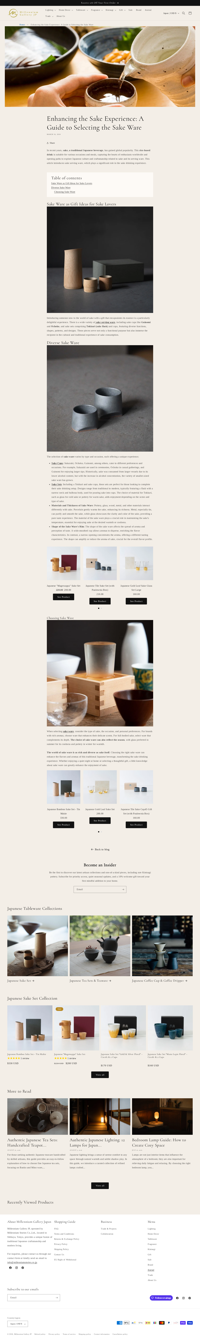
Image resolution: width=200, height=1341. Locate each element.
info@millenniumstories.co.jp (22, 1262)
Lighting (152, 1229)
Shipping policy (85, 1334)
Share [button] (52, 143)
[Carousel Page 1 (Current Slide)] (98, 608)
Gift (149, 1254)
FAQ (56, 1229)
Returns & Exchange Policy (66, 1239)
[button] (50, 10)
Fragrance (152, 1244)
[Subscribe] (123, 889)
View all (100, 1075)
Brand (150, 1265)
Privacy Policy (60, 1244)
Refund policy (40, 1334)
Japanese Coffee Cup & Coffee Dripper (158, 980)
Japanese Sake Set (19, 980)
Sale (150, 1260)
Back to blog (102, 849)
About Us (152, 1280)
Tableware (152, 1239)
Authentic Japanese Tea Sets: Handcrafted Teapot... (32, 1142)
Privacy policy (54, 1334)
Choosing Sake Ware (64, 192)
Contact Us (59, 1254)
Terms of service (69, 1334)
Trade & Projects (109, 1229)
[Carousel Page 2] (101, 608)
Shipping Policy (61, 1249)
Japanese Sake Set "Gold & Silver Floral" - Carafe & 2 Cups (121, 1055)
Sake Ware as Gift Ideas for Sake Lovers (71, 183)
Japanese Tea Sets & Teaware (89, 980)
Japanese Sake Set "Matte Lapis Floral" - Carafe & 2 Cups (167, 1055)
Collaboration (107, 1234)
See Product (63, 597)
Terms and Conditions (64, 1234)
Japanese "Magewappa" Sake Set (69, 1054)
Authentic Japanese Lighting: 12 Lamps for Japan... (97, 1142)
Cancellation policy (120, 1334)
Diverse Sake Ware (60, 187)
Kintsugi (151, 1249)
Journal (151, 1270)
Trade (150, 1275)
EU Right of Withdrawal (65, 1260)
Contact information (102, 1334)
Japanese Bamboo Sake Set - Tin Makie (26, 1054)
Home (22, 25)
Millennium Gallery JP (23, 1334)
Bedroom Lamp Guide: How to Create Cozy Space (159, 1142)
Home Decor (153, 1234)
